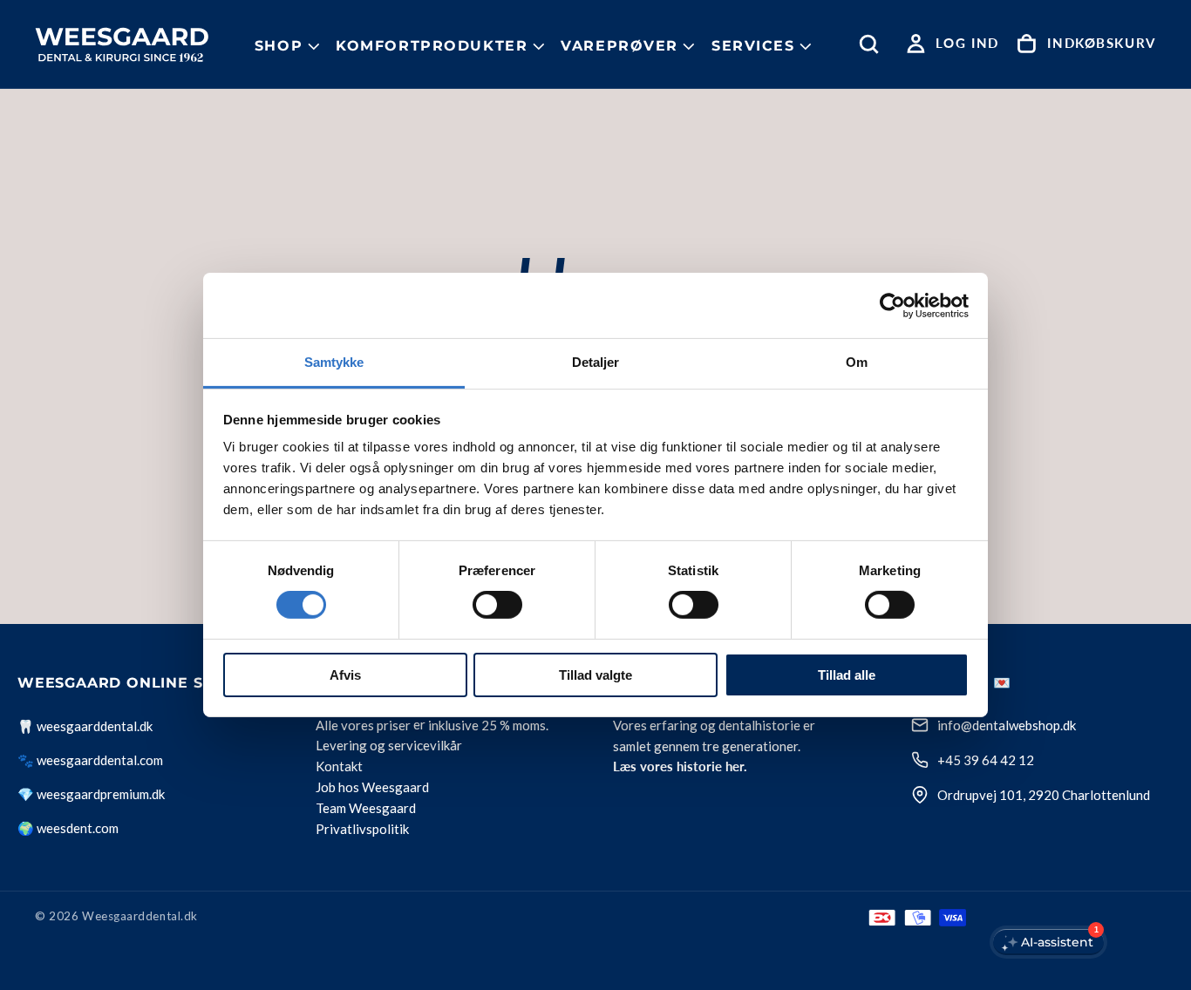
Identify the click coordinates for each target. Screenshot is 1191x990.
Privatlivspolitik (362, 829)
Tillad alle (846, 675)
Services (753, 45)
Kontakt (339, 767)
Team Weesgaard (366, 809)
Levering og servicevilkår (389, 746)
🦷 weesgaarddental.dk (85, 726)
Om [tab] (857, 362)
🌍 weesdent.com (68, 828)
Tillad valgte (595, 675)
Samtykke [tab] (334, 362)
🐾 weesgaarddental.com (90, 760)
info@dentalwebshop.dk (1006, 725)
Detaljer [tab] (596, 362)
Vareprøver (619, 45)
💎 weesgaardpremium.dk (91, 794)
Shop (279, 45)
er (419, 725)
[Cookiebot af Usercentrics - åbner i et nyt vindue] (892, 305)
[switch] (497, 605)
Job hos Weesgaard (372, 788)
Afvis (345, 675)
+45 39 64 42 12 (985, 760)
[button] (872, 44)
